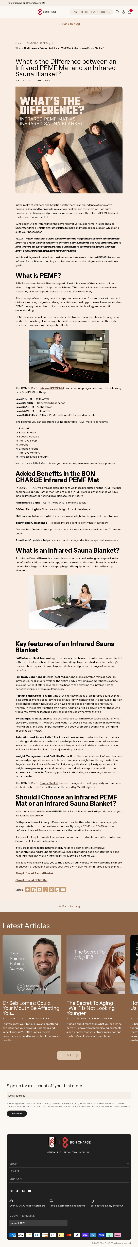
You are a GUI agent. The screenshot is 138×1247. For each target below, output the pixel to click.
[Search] (117, 12)
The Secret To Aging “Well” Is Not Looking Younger (90, 1008)
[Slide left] (61, 1055)
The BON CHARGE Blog (38, 43)
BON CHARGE (106, 1243)
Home (18, 43)
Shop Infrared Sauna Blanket (34, 873)
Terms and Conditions (120, 1106)
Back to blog (71, 24)
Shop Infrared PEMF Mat (31, 880)
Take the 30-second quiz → (91, 11)
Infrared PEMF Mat (52, 388)
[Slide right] (77, 1055)
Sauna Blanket (49, 783)
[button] (8, 12)
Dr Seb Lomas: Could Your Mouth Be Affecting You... (31, 1008)
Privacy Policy (99, 1106)
